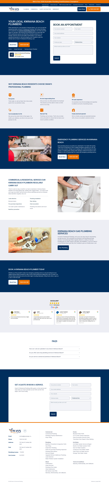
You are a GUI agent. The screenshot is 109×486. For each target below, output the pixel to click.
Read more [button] (58, 322)
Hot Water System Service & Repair (82, 444)
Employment (91, 4)
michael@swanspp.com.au (26, 436)
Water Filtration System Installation (54, 458)
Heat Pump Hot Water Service (81, 451)
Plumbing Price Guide (51, 467)
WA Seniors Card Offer (51, 471)
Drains (75, 432)
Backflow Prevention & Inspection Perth (55, 444)
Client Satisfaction (45, 9)
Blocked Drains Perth (78, 433)
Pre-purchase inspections (15, 204)
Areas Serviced (45, 4)
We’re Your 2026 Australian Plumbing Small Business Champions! (55, 1)
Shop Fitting (48, 437)
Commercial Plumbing (51, 433)
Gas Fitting (48, 446)
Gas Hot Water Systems (79, 447)
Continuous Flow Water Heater (81, 449)
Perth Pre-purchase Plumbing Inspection (56, 449)
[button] (9, 317)
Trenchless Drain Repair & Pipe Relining (83, 439)
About (47, 461)
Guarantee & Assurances (78, 4)
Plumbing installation (35, 198)
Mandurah (40, 276)
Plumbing (26, 9)
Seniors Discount (53, 4)
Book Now (13, 44)
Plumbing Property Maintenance (53, 435)
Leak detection (12, 198)
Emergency (56, 9)
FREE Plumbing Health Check (65, 4)
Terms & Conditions (78, 461)
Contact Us (98, 4)
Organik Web (98, 481)
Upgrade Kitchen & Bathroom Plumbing (55, 455)
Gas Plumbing (63, 248)
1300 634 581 (16, 277)
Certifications (48, 463)
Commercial (34, 9)
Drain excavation (34, 204)
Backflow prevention (13, 209)
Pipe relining (33, 201)
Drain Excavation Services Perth (81, 437)
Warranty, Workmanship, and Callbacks (55, 472)
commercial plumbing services (27, 30)
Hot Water (76, 442)
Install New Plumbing (50, 447)
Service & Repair (49, 453)
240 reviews (56, 305)
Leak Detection (49, 457)
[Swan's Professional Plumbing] (14, 9)
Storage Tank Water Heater (80, 453)
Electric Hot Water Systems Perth (81, 446)
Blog (86, 4)
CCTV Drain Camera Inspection (81, 435)
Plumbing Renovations (51, 451)
